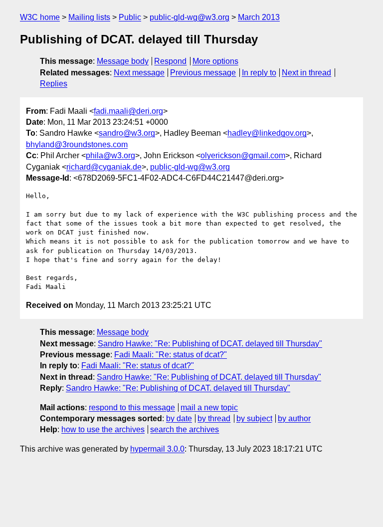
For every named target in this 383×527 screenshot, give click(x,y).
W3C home (40, 17)
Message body (123, 61)
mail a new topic (209, 407)
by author (294, 418)
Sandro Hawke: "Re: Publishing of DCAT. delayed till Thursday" (210, 343)
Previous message (203, 72)
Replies (53, 83)
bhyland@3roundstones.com (77, 144)
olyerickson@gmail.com (242, 155)
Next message (139, 72)
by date (179, 418)
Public (130, 17)
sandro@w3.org (127, 133)
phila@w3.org (110, 155)
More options (215, 61)
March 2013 (259, 17)
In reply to (259, 72)
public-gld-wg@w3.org (189, 17)
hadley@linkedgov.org (267, 133)
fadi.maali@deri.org (128, 111)
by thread (213, 418)
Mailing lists (89, 17)
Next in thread (306, 72)
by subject (254, 418)
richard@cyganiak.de (104, 167)
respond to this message (132, 407)
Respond (170, 61)
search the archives (184, 429)
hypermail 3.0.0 (157, 449)
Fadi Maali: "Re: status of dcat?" (170, 354)
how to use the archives (103, 429)
